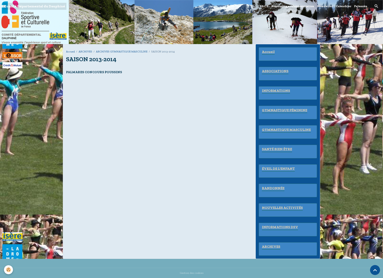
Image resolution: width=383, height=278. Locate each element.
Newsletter (325, 6)
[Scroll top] (375, 270)
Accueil (70, 51)
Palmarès (360, 6)
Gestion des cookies (191, 273)
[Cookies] (8, 269)
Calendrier (343, 6)
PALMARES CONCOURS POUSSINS (94, 72)
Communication (303, 6)
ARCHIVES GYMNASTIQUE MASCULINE (121, 51)
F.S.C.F (264, 6)
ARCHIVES (85, 51)
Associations (280, 6)
